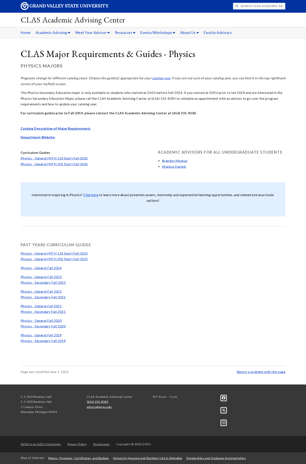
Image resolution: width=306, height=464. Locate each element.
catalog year (161, 78)
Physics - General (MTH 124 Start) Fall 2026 (54, 158)
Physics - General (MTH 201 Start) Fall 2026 (54, 164)
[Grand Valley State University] (65, 9)
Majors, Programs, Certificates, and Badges (78, 458)
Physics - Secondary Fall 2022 (43, 297)
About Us (188, 32)
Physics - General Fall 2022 (41, 291)
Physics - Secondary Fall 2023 (43, 282)
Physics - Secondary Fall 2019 (43, 341)
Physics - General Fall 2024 (41, 268)
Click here (90, 195)
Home (26, 32)
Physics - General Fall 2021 (41, 306)
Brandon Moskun (175, 161)
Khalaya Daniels (174, 166)
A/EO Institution (41, 444)
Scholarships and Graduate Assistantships (216, 458)
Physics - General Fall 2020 (41, 320)
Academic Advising (52, 32)
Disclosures (101, 444)
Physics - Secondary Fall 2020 (43, 326)
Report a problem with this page (261, 372)
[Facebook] (223, 397)
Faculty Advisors (218, 32)
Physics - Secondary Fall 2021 (43, 311)
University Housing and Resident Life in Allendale (147, 458)
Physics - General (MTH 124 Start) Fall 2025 (54, 253)
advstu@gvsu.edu (99, 407)
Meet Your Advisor (91, 32)
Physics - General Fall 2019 (41, 335)
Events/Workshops (156, 32)
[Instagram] (223, 422)
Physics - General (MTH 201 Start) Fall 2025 (54, 259)
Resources (124, 32)
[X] (223, 410)
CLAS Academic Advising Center (73, 20)
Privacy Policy (77, 444)
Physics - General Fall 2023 (41, 277)
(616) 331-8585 (97, 401)
